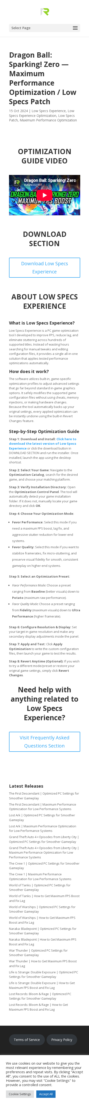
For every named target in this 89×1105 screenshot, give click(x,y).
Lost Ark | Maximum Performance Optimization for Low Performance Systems (42, 828)
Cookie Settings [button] (20, 1094)
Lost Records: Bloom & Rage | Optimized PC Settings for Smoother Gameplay (40, 996)
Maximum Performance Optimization (48, 120)
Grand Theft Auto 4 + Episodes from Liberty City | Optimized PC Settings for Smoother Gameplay (44, 839)
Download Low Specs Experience (44, 267)
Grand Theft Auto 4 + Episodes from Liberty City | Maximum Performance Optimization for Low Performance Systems (44, 852)
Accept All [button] (46, 1094)
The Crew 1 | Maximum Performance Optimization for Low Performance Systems (40, 876)
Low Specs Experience (49, 110)
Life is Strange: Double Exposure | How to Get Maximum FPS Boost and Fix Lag (42, 985)
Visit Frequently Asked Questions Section (44, 741)
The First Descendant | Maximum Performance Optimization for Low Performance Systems (42, 806)
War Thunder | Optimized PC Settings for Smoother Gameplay (38, 952)
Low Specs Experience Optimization (41, 113)
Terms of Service (27, 1039)
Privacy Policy (61, 1039)
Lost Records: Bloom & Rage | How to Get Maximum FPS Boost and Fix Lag (38, 1007)
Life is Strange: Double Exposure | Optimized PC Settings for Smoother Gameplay (43, 974)
